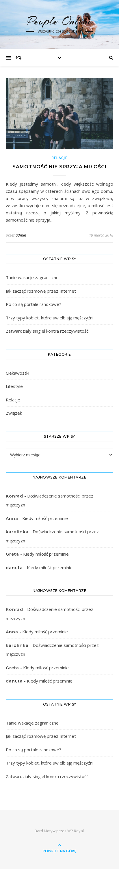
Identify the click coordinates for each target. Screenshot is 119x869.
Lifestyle (14, 386)
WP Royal (75, 830)
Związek (14, 413)
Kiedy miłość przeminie (45, 518)
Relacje (60, 157)
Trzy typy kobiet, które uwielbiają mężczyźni (49, 318)
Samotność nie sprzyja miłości (59, 166)
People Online (59, 20)
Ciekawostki (17, 373)
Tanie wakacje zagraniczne (32, 277)
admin (21, 235)
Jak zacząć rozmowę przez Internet (41, 291)
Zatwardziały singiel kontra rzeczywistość (47, 331)
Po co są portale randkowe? (33, 304)
